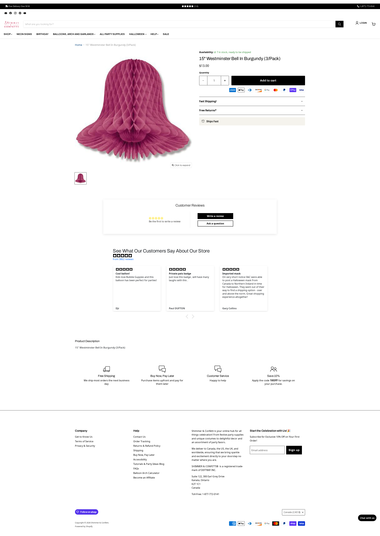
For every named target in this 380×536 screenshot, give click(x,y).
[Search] (339, 24)
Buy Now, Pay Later (144, 454)
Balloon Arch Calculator (146, 473)
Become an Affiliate (144, 477)
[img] (191, 255)
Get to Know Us (83, 436)
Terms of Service (84, 441)
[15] (80, 178)
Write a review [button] (215, 216)
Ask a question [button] (215, 223)
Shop (7, 34)
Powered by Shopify (84, 526)
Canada (292, 512)
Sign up (294, 450)
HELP (154, 34)
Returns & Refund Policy (146, 445)
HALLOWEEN (137, 34)
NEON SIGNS (24, 34)
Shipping (138, 450)
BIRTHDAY (42, 34)
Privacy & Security (85, 445)
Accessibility (140, 459)
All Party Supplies (112, 34)
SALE (166, 34)
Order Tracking (141, 441)
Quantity (204, 72)
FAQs (136, 468)
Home (78, 45)
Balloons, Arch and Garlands (73, 34)
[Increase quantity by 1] (225, 80)
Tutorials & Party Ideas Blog (148, 464)
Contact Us (139, 436)
